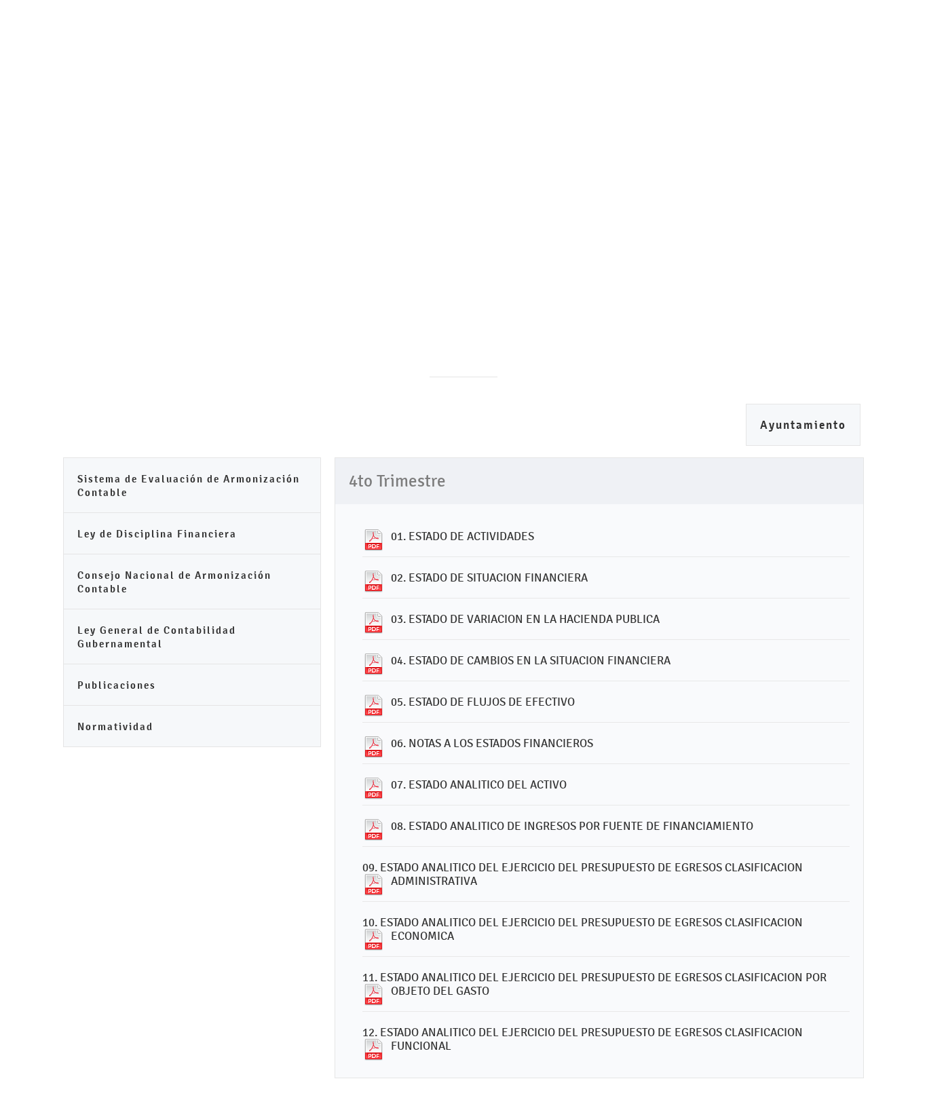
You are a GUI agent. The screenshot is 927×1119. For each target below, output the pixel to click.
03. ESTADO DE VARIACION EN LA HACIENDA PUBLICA (525, 619)
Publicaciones (116, 685)
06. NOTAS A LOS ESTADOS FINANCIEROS (492, 743)
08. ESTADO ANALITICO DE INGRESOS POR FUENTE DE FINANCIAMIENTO (572, 826)
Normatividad (115, 726)
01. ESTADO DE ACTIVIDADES (462, 536)
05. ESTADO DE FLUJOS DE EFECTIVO (483, 701)
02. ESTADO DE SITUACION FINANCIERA (489, 577)
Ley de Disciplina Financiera (157, 533)
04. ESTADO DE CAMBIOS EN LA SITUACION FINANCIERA (530, 660)
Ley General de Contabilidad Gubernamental (156, 637)
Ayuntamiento (803, 425)
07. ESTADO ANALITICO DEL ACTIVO (479, 784)
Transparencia (597, 125)
